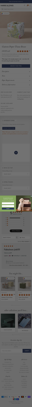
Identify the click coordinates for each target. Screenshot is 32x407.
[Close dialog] (31, 196)
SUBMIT (8, 208)
